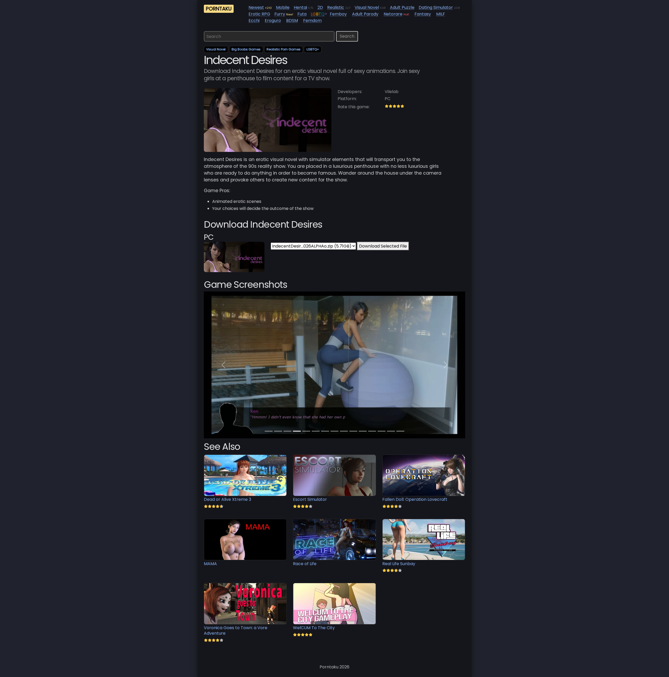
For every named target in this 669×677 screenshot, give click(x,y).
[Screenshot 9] (353, 431)
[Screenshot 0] (269, 431)
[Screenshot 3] (297, 431)
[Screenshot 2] (287, 431)
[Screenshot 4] (306, 431)
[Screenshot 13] (391, 431)
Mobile (283, 7)
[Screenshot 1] (278, 431)
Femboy (338, 14)
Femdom (312, 21)
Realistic (335, 7)
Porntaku (219, 8)
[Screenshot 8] (344, 431)
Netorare (393, 14)
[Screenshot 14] (400, 431)
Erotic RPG (259, 14)
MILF (440, 14)
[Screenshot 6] (325, 431)
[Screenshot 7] (334, 431)
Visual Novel (367, 7)
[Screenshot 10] (363, 431)
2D (320, 7)
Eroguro (273, 21)
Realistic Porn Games (284, 49)
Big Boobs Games (246, 49)
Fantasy (422, 14)
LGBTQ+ (313, 49)
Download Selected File (383, 246)
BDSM (292, 21)
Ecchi (254, 21)
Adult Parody (365, 14)
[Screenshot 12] (381, 431)
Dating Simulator (436, 7)
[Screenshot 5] (316, 431)
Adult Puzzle (402, 7)
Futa (302, 14)
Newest (256, 7)
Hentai (300, 7)
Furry (279, 14)
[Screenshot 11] (372, 431)
